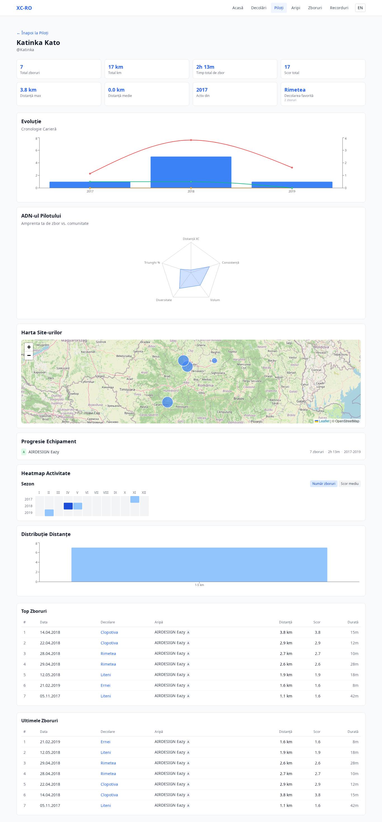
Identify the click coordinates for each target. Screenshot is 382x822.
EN (360, 7)
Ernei (105, 685)
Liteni (106, 674)
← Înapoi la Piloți (32, 32)
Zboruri (315, 7)
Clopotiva (109, 632)
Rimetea (295, 89)
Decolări (259, 7)
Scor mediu (350, 483)
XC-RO (24, 7)
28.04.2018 (50, 653)
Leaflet (323, 420)
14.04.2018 (50, 632)
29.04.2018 (50, 664)
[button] (29, 347)
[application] (191, 167)
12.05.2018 (50, 674)
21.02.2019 (50, 685)
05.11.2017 (50, 696)
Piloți (279, 7)
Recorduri (339, 7)
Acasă (237, 7)
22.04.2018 (50, 642)
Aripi (295, 7)
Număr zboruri (323, 483)
